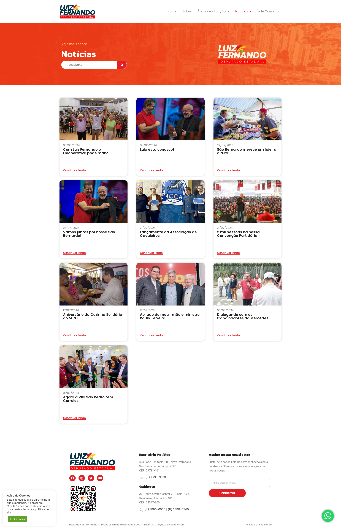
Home (172, 11)
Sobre (187, 11)
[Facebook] (72, 478)
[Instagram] (82, 478)
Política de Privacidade (258, 524)
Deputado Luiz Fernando (83, 524)
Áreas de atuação (211, 11)
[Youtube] (100, 478)
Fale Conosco (268, 11)
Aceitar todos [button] (17, 519)
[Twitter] (91, 478)
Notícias (241, 11)
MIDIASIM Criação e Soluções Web (164, 524)
